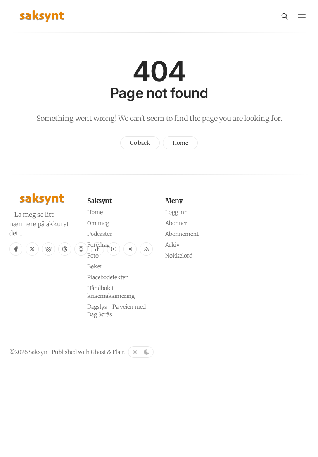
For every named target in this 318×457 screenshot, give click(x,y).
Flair (118, 352)
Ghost (98, 352)
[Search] (285, 16)
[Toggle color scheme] (141, 352)
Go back (140, 142)
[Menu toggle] (302, 16)
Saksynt (39, 352)
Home (180, 142)
